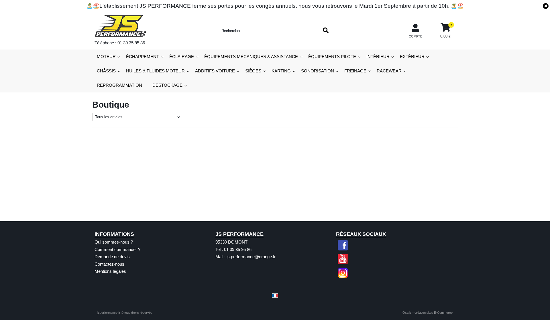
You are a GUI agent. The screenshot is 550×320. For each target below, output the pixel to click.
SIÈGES (253, 70)
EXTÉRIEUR (412, 56)
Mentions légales (110, 271)
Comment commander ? (117, 249)
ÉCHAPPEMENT (142, 56)
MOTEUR (106, 56)
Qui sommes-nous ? (114, 242)
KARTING (281, 70)
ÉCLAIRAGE (181, 56)
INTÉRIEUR (378, 56)
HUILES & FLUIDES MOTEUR (155, 70)
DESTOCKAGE (167, 85)
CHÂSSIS (106, 70)
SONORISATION (317, 70)
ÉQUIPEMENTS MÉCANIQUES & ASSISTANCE (251, 56)
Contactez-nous (109, 264)
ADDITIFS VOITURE (215, 70)
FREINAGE (355, 70)
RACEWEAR (389, 70)
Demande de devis (112, 256)
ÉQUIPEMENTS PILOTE (332, 56)
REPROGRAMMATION (119, 85)
